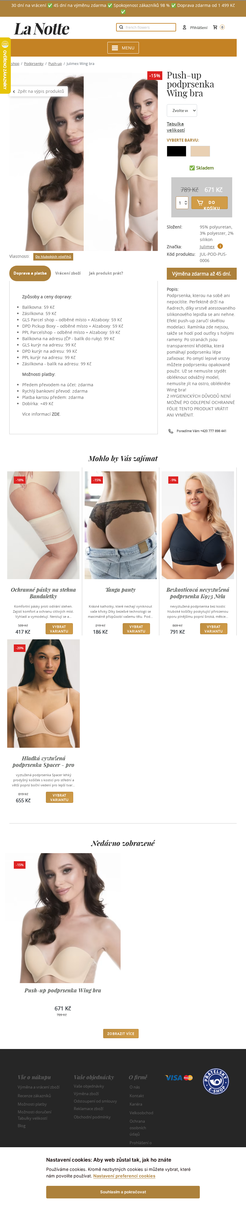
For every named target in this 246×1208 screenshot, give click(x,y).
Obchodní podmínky (92, 1117)
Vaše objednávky (89, 1086)
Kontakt (137, 1095)
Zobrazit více (120, 1033)
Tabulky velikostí (32, 1118)
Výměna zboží (86, 1093)
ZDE (56, 414)
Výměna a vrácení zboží (38, 1087)
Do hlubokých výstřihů (53, 257)
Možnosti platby (32, 1104)
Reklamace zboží (88, 1108)
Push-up (55, 63)
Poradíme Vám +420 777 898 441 (201, 431)
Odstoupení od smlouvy (95, 1101)
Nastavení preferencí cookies (124, 1175)
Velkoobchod (141, 1112)
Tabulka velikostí (176, 127)
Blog (22, 1125)
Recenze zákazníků (34, 1095)
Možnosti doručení (34, 1111)
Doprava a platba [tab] (30, 273)
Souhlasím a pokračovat (123, 1191)
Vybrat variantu (59, 628)
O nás (135, 1087)
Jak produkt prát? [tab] (106, 273)
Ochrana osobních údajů (138, 1127)
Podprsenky (34, 63)
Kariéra (136, 1104)
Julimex (207, 246)
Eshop (14, 63)
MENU (128, 48)
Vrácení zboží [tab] (68, 273)
